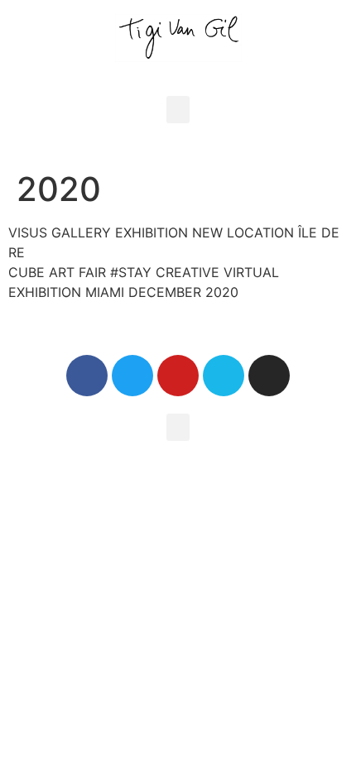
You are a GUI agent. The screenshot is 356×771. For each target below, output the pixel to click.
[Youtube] (178, 375)
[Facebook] (87, 375)
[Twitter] (132, 375)
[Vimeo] (223, 375)
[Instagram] (269, 375)
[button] (178, 109)
